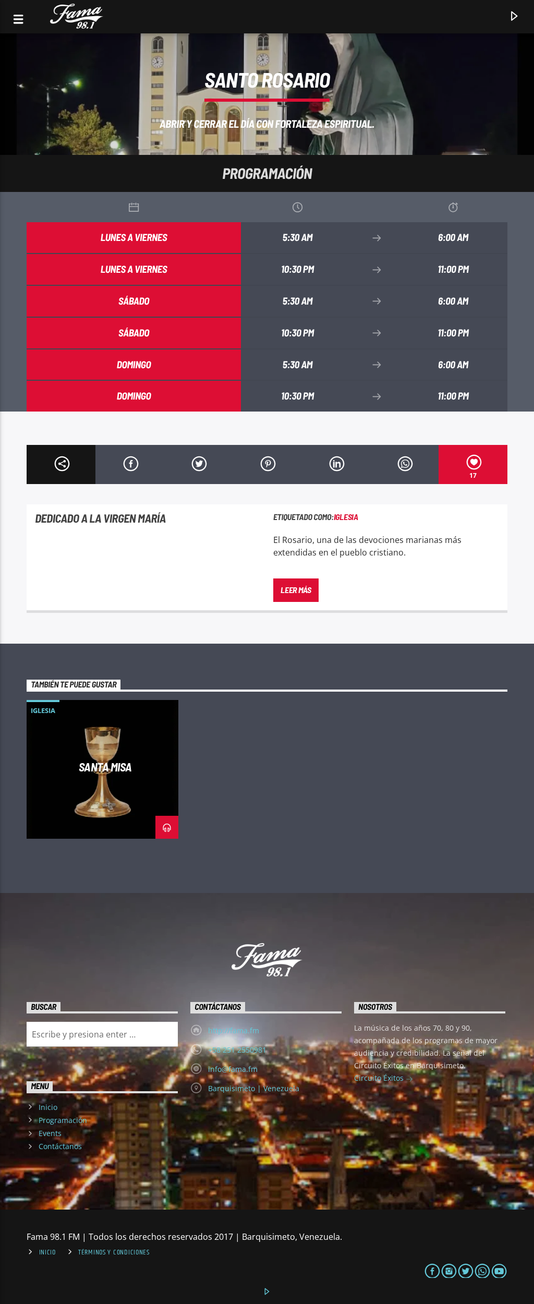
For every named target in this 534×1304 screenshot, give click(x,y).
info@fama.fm (233, 1069)
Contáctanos (60, 1146)
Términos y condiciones (114, 1252)
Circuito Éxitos (380, 1078)
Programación (63, 1120)
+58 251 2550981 (237, 1050)
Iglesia (346, 517)
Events (50, 1133)
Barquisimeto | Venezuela (253, 1088)
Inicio (48, 1107)
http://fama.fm (233, 1030)
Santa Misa (105, 767)
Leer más (296, 590)
